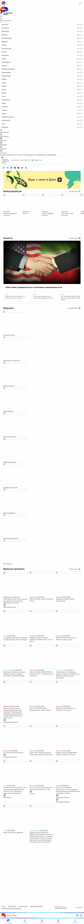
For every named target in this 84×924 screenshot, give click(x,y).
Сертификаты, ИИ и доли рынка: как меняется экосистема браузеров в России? (15, 601)
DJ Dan (32, 794)
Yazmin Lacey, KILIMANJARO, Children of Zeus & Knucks (66, 753)
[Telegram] (8, 168)
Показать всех (73, 308)
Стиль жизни (8, 670)
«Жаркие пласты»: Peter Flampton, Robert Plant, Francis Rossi (41, 639)
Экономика (60, 670)
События (42, 922)
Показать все (73, 191)
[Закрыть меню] (1, 16)
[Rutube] (18, 168)
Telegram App (38, 160)
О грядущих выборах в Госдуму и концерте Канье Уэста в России (15, 638)
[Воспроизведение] (80, 915)
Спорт (58, 785)
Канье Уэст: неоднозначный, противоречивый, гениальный (41, 753)
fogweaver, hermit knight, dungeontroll (65, 600)
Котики (25, 213)
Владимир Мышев (62, 797)
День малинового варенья (13, 832)
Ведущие (58, 922)
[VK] (11, 168)
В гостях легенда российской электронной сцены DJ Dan (41, 788)
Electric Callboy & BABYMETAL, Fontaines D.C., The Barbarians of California (42, 674)
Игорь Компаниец (10, 757)
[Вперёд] (78, 180)
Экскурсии (9, 155)
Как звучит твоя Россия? (67, 214)
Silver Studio (18, 155)
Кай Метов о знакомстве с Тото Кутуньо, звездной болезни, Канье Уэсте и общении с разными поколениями (15, 790)
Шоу (5, 636)
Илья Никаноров (9, 607)
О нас (2, 155)
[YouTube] (22, 167)
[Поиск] (26, 168)
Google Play (26, 160)
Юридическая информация (46, 155)
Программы (25, 922)
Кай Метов (7, 797)
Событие (6, 211)
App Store (17, 160)
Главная (8, 922)
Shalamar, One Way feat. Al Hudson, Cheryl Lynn (65, 709)
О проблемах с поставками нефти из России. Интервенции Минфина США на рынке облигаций (67, 675)
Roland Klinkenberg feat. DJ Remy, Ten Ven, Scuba (66, 638)
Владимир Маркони (10, 722)
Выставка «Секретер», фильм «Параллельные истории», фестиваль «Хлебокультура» (14, 674)
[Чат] (77, 915)
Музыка (32, 597)
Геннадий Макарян (63, 802)
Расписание (75, 922)
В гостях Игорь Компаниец (13, 752)
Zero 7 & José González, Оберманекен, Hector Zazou (40, 709)
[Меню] (80, 3)
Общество (7, 597)
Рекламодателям (29, 155)
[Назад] (6, 180)
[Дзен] (15, 168)
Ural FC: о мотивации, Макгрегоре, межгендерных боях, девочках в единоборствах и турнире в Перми (68, 790)
